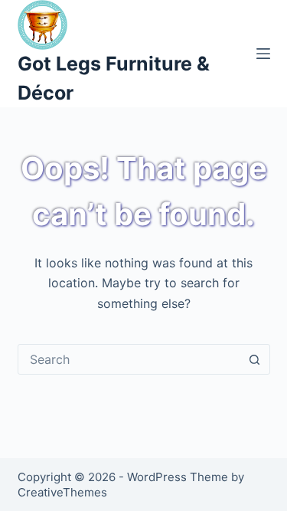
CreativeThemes (62, 492)
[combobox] (129, 359)
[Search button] (254, 359)
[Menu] (263, 54)
